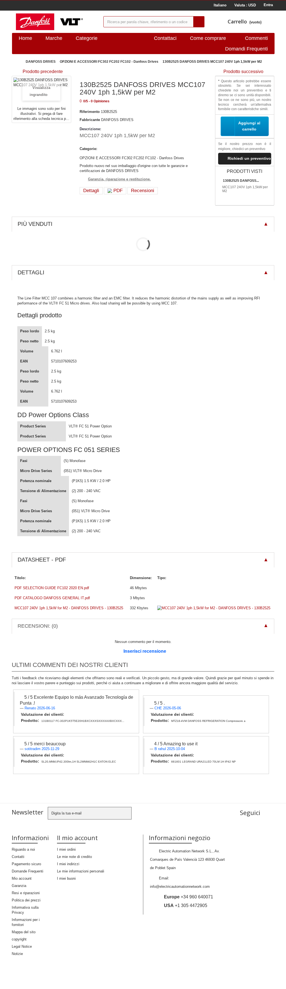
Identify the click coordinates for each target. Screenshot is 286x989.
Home (25, 38)
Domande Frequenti (27, 871)
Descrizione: (90, 129)
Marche (54, 38)
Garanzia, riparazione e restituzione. (119, 179)
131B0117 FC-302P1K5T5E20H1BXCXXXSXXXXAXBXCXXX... (82, 720)
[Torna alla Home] (17, 61)
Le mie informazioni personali (80, 871)
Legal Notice (22, 946)
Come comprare (208, 38)
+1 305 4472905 (185, 905)
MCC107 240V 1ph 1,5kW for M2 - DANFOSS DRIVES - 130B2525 (69, 608)
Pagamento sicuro (26, 864)
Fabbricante (90, 120)
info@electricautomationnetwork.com (180, 886)
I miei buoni (66, 878)
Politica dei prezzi (26, 900)
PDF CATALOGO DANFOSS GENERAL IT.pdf (52, 598)
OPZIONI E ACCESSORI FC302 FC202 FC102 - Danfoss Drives (109, 62)
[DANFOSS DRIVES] (55, 21)
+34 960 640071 (188, 896)
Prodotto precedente (43, 71)
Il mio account (77, 838)
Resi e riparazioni (26, 893)
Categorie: (88, 149)
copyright (19, 939)
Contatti (18, 857)
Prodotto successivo (243, 71)
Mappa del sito (23, 932)
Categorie (86, 38)
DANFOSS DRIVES (41, 62)
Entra (268, 5)
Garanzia (19, 886)
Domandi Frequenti (246, 49)
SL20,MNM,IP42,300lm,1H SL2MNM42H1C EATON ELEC (78, 761)
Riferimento (90, 112)
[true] (198, 21)
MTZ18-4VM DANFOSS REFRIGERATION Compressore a (208, 720)
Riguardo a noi (23, 849)
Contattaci (165, 38)
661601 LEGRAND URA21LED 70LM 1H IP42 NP (203, 761)
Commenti (256, 38)
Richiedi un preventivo (249, 158)
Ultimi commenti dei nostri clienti (70, 664)
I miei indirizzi (68, 864)
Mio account (22, 878)
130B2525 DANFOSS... (241, 181)
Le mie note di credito (74, 857)
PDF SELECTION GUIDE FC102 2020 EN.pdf (52, 588)
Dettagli (91, 190)
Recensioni (142, 190)
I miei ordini (66, 849)
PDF (117, 190)
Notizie (17, 954)
